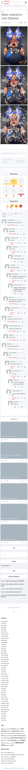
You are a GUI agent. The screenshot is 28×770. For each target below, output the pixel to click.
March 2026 (4, 632)
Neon (2, 12)
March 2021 (4, 697)
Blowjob (15, 731)
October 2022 (4, 661)
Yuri (12, 745)
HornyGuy (12, 229)
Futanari (23, 735)
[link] (25, 22)
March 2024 (4, 640)
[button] (2, 2)
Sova (5, 743)
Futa (18, 735)
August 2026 (4, 621)
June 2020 (3, 715)
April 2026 (3, 630)
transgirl (12, 265)
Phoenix (3, 740)
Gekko (2, 738)
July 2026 (3, 623)
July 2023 (3, 644)
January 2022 (4, 678)
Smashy (11, 335)
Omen (24, 738)
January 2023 (4, 657)
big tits (9, 731)
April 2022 (3, 671)
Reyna (13, 740)
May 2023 (3, 648)
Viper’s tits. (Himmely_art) (9, 436)
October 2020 (4, 707)
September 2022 (5, 663)
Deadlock (10, 735)
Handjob (8, 738)
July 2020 (3, 713)
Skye (2, 743)
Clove (13, 733)
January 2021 (4, 701)
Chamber (9, 733)
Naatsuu (11, 297)
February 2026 (4, 634)
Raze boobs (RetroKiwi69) (9, 498)
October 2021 (4, 684)
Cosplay (18, 733)
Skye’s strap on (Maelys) (8, 539)
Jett (12, 738)
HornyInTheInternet (14, 326)
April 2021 (3, 695)
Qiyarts (17, 149)
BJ (11, 731)
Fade (15, 735)
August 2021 (4, 686)
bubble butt (4, 733)
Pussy (7, 740)
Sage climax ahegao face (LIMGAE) (15, 581)
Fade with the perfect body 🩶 (13, 592)
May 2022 (3, 669)
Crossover (23, 733)
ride (17, 740)
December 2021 (5, 680)
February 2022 (4, 676)
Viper (3, 745)
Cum (3, 149)
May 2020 (3, 718)
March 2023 (4, 653)
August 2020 (4, 711)
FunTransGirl (11, 220)
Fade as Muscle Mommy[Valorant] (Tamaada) (11, 456)
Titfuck (13, 743)
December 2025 (5, 638)
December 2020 (5, 703)
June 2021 (3, 690)
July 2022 (3, 667)
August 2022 (4, 665)
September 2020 (5, 709)
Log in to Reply (10, 225)
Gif (5, 738)
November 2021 (5, 682)
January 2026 (4, 636)
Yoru (9, 745)
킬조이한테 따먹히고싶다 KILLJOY (7, 161)
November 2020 (5, 705)
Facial (8, 149)
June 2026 (3, 625)
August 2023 (4, 642)
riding (19, 740)
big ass (13, 729)
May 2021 (3, 692)
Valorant (22, 149)
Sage (23, 740)
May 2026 (3, 627)
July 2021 (3, 688)
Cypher (6, 735)
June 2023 (3, 646)
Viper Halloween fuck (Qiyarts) (20, 161)
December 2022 (5, 659)
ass (5, 728)
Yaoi (7, 745)
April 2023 (3, 650)
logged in (16, 213)
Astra (7, 728)
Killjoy (16, 738)
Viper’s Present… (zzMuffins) (10, 478)
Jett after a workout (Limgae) (9, 519)
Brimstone (21, 731)
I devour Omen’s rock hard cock (14, 588)
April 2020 (3, 720)
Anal (2, 728)
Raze (9, 740)
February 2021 (4, 699)
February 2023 (4, 655)
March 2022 (4, 674)
